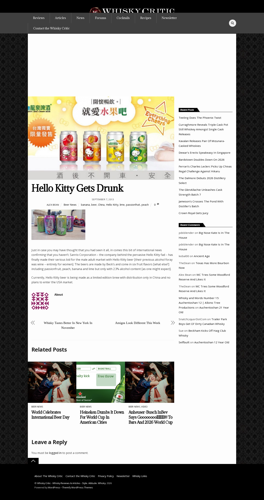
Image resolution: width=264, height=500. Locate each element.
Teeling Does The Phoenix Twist (200, 117)
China (101, 204)
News (80, 18)
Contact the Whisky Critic (51, 28)
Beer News (70, 204)
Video (144, 406)
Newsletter (169, 18)
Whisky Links (139, 476)
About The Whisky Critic (48, 476)
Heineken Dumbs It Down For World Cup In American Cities (102, 417)
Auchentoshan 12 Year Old (211, 342)
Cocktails (123, 18)
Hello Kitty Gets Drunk (77, 188)
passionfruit (133, 204)
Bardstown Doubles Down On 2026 (201, 159)
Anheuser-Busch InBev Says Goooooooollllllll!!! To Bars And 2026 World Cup (151, 417)
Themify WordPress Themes (77, 487)
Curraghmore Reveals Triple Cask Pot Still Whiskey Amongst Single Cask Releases (203, 129)
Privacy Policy (106, 476)
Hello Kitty (112, 204)
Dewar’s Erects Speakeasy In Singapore (204, 152)
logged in (55, 453)
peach (145, 204)
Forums (100, 18)
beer (94, 204)
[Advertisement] (132, 69)
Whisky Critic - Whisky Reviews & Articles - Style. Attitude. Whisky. (71, 483)
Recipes (145, 18)
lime (122, 204)
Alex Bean (53, 204)
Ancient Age (202, 256)
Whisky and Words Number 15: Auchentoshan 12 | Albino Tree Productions (199, 302)
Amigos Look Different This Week (137, 323)
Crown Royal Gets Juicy (193, 213)
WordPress (54, 487)
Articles (60, 18)
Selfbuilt (184, 342)
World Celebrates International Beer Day (50, 415)
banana (85, 204)
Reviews (39, 18)
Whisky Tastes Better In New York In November (68, 325)
